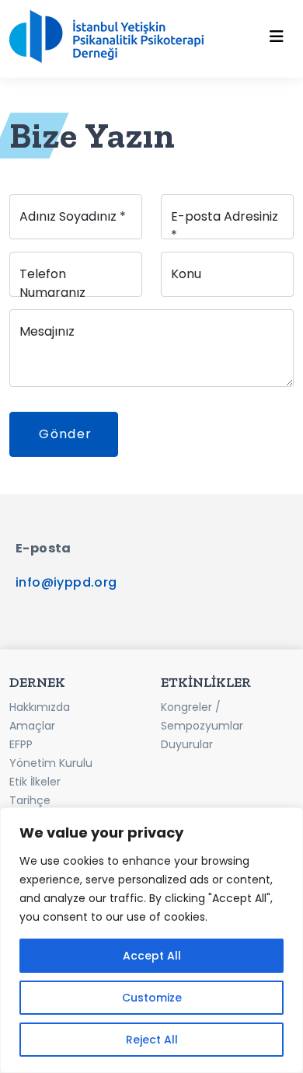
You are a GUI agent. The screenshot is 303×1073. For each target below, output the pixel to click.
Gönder (70, 433)
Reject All (152, 1039)
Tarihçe (29, 800)
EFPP (21, 744)
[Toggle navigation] (276, 36)
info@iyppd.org (66, 582)
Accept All (152, 955)
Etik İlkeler (35, 781)
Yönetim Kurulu (50, 763)
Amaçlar (32, 725)
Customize (152, 997)
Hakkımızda (39, 707)
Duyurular (187, 744)
